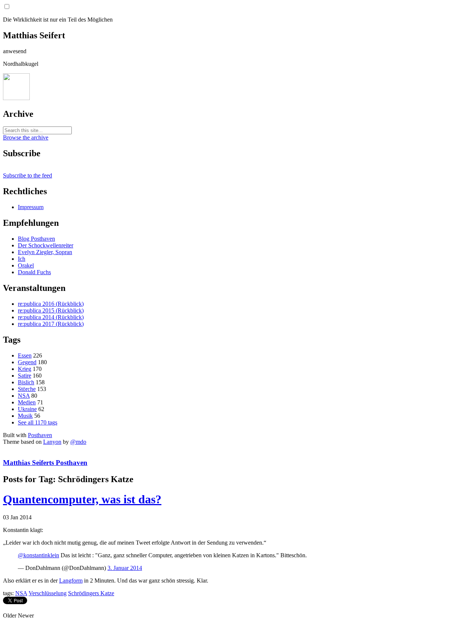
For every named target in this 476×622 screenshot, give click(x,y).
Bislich (26, 382)
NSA (24, 395)
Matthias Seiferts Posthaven (45, 463)
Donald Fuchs (34, 272)
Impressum (31, 207)
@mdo (78, 442)
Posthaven (40, 435)
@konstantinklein (38, 555)
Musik (25, 416)
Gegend (27, 362)
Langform (71, 580)
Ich (21, 259)
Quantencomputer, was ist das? (82, 499)
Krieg (24, 369)
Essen (25, 355)
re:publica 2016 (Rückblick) (51, 304)
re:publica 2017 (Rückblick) (51, 324)
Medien (27, 402)
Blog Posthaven (36, 238)
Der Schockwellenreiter (45, 245)
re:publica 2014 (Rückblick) (51, 317)
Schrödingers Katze (91, 593)
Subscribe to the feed (27, 175)
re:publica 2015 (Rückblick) (51, 310)
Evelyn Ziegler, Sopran (45, 252)
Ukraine (27, 409)
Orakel (26, 265)
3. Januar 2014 (124, 568)
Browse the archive (25, 137)
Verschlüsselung (48, 593)
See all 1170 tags (37, 422)
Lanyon (52, 442)
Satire (24, 375)
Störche (27, 389)
